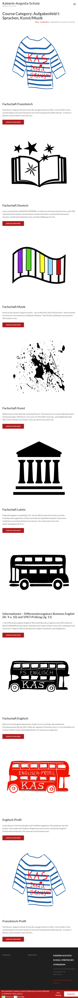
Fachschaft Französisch (17, 104)
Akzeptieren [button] (71, 994)
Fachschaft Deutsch (15, 205)
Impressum (6, 955)
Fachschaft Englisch (15, 718)
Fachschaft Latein (13, 509)
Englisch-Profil (12, 819)
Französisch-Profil (14, 921)
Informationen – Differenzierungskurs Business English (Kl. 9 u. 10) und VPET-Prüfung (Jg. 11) (38, 615)
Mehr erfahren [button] (18, 994)
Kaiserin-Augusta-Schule (21, 3)
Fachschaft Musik (13, 306)
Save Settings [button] (58, 994)
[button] (3, 997)
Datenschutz (32, 955)
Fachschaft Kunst (13, 408)
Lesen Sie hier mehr (13, 122)
